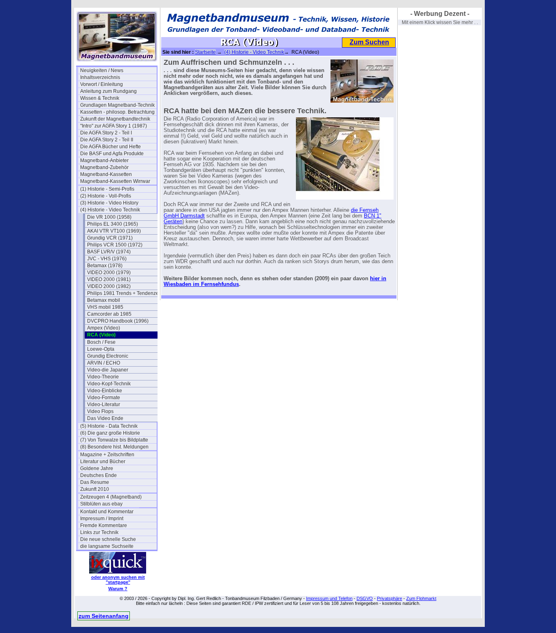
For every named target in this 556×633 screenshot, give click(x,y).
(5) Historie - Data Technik (109, 426)
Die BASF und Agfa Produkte (112, 153)
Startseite (205, 52)
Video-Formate (103, 397)
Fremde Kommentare (103, 525)
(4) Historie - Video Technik (110, 210)
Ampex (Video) (103, 328)
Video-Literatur (103, 404)
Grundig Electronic (107, 356)
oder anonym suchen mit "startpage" (118, 580)
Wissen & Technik (99, 98)
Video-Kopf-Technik (109, 384)
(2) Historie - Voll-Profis (105, 196)
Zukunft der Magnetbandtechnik (115, 119)
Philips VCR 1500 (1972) (114, 245)
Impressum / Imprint (101, 518)
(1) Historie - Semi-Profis (107, 189)
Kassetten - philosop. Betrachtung (117, 112)
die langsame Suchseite (107, 546)
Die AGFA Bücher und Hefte (110, 146)
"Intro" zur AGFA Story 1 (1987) (113, 126)
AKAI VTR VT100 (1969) (114, 231)
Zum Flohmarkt (421, 598)
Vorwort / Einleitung (101, 84)
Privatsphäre (389, 598)
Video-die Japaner (107, 370)
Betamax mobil (103, 300)
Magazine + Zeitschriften (107, 454)
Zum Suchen (369, 42)
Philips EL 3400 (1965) (112, 224)
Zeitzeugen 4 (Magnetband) (111, 497)
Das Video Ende (105, 418)
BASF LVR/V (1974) (109, 252)
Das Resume (94, 482)
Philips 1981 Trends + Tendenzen (124, 293)
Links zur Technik (99, 532)
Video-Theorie (103, 377)
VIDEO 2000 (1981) (109, 279)
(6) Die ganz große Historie (110, 433)
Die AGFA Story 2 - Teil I (106, 133)
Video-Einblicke (104, 390)
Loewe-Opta (100, 349)
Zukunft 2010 (94, 489)
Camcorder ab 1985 (109, 314)
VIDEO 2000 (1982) (109, 286)
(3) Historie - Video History (109, 203)
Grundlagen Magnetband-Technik (117, 105)
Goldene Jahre (96, 468)
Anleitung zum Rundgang (108, 91)
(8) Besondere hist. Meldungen (114, 447)
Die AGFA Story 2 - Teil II (106, 140)
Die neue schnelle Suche (108, 539)
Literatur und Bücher (102, 461)
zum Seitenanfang (104, 616)
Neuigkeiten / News (101, 70)
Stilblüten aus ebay (101, 504)
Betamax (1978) (105, 265)
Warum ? (117, 588)
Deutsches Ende (98, 475)
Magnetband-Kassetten (106, 174)
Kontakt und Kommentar (107, 511)
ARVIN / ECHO (103, 363)
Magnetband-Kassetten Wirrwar (115, 181)
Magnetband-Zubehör (104, 167)
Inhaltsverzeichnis (100, 77)
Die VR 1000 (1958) (109, 217)
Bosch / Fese (101, 342)
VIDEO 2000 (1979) (109, 272)
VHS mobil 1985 (105, 307)
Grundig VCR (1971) (110, 238)
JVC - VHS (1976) (107, 259)
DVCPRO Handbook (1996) (118, 321)
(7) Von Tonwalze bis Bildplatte (114, 440)
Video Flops (100, 411)
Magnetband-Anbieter (104, 160)
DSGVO (365, 598)
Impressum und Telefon (329, 598)
